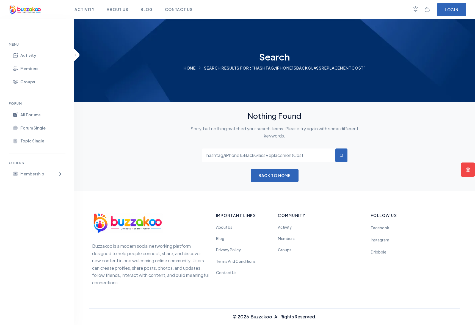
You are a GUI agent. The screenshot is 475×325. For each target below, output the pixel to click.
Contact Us (226, 272)
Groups (284, 249)
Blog (220, 238)
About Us (224, 227)
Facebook (380, 227)
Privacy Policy (228, 249)
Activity (285, 227)
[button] (37, 173)
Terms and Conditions (236, 261)
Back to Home (274, 175)
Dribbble (378, 252)
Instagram (380, 240)
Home (190, 67)
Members (286, 238)
